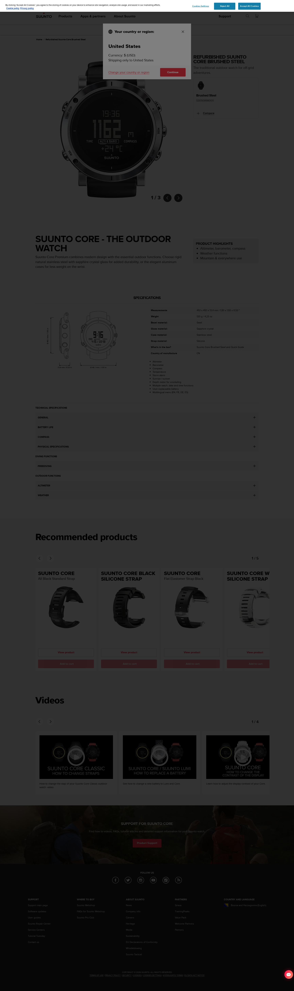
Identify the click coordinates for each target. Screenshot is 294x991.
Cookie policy (12, 8)
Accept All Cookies (249, 6)
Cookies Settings (200, 6)
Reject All (224, 6)
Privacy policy (27, 8)
